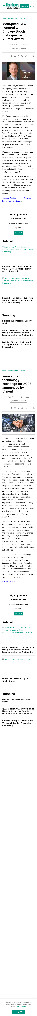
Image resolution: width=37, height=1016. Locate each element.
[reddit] (22, 56)
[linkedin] (15, 56)
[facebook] (11, 56)
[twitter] (19, 56)
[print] (34, 56)
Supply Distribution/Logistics (13, 18)
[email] (26, 56)
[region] (18, 1007)
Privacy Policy (21, 1006)
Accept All (18, 1012)
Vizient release (8, 582)
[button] (3, 6)
